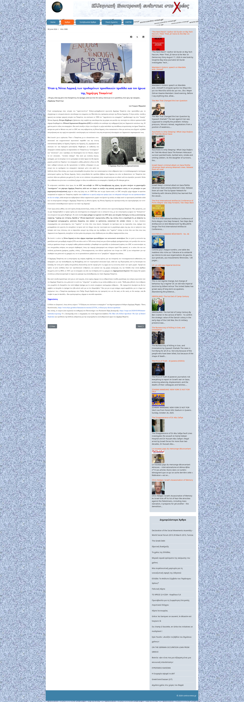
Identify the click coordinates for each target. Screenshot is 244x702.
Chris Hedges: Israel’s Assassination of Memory (172, 480)
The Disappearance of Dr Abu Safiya (167, 417)
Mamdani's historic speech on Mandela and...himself (169, 68)
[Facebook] (131, 37)
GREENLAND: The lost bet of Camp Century (170, 296)
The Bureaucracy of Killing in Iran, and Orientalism (168, 328)
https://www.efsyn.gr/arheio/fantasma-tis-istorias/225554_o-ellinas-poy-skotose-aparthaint (89, 308)
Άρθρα (67, 22)
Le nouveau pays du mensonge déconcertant (171, 448)
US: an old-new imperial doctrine (166, 265)
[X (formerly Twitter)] (137, 37)
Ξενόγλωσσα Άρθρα (88, 22)
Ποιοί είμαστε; (111, 22)
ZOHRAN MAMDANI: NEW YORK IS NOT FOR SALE (171, 390)
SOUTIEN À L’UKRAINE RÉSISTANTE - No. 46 (170, 234)
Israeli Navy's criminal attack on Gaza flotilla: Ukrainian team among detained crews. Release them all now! (172, 167)
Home (52, 22)
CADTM (128, 22)
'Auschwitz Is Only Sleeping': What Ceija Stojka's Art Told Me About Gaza (172, 133)
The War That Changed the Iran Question (169, 100)
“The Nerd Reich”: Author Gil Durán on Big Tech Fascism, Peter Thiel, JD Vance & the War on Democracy (172, 34)
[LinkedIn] (143, 37)
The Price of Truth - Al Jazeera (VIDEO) (168, 361)
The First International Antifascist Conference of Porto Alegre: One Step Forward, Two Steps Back (173, 201)
